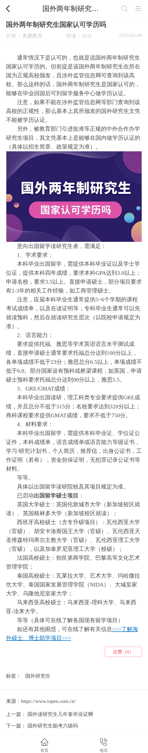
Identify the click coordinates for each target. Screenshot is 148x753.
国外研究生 (38, 676)
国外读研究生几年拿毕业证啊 (60, 714)
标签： (13, 676)
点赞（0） (123, 652)
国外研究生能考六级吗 (52, 726)
